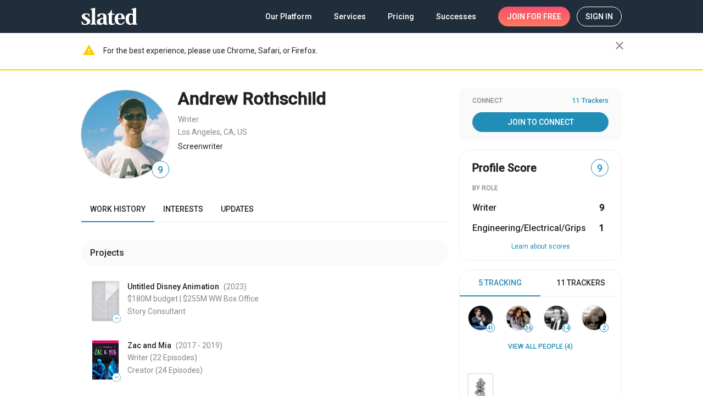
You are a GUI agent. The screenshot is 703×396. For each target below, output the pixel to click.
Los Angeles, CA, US (212, 132)
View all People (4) (540, 346)
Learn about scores (540, 246)
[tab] (500, 283)
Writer (188, 119)
